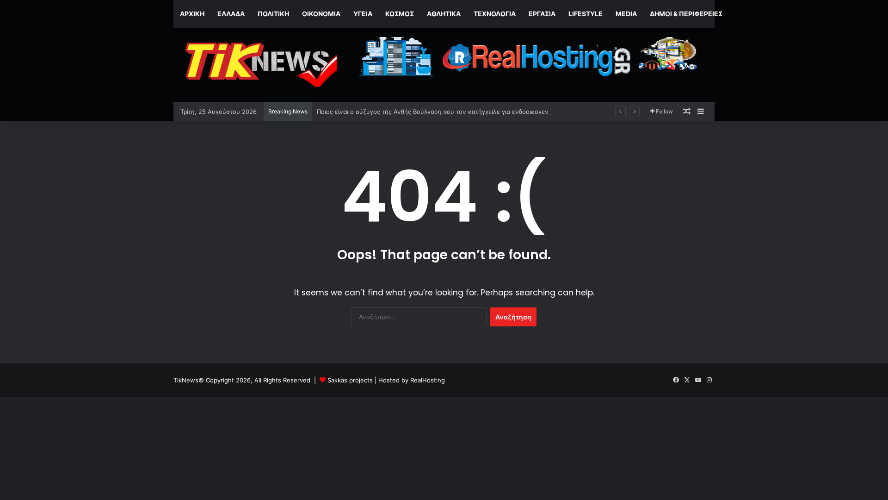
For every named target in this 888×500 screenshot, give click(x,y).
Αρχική (192, 14)
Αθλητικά (444, 14)
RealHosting (427, 380)
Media (626, 14)
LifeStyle (585, 14)
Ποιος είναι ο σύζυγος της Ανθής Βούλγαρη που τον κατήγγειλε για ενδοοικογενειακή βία (446, 111)
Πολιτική (273, 14)
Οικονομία (321, 14)
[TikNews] (259, 65)
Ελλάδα (231, 14)
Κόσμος (399, 14)
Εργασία (542, 14)
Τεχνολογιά (495, 14)
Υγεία (362, 14)
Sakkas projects (350, 380)
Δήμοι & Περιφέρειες (686, 14)
